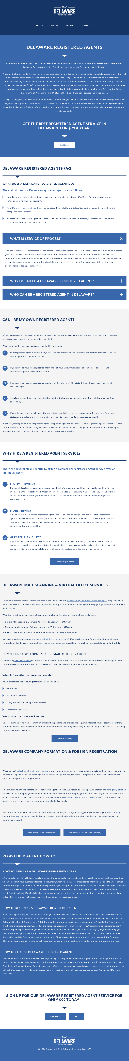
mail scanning (113, 812)
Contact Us (88, 25)
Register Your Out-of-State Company (85, 832)
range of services (24, 816)
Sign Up (38, 25)
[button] (64, 238)
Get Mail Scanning (64, 738)
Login (54, 25)
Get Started (64, 145)
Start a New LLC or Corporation (41, 832)
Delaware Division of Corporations (80, 797)
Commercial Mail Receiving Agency (49, 639)
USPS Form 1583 (22, 660)
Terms (69, 25)
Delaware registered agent (25, 208)
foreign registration (116, 789)
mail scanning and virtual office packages (86, 600)
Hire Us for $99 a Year (64, 561)
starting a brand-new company (33, 771)
